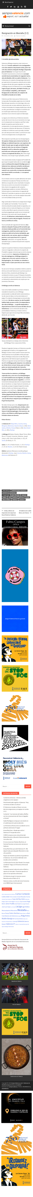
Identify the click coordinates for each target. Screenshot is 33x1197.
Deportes (5, 492)
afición (3, 894)
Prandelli (15, 499)
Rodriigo (22, 499)
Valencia (21, 921)
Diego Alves (14, 424)
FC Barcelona (17, 901)
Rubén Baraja (7, 918)
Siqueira (16, 426)
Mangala (4, 426)
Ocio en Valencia (16, 1004)
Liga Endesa (25, 907)
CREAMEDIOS (5, 1088)
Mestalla (21, 497)
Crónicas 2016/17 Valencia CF (19, 490)
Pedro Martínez (14, 913)
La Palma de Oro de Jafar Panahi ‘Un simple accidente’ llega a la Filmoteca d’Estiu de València (16, 865)
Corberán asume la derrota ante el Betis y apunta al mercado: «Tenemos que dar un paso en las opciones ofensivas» (15, 871)
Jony (9, 497)
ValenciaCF (13, 492)
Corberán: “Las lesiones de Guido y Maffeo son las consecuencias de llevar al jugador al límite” (15, 816)
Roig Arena (25, 916)
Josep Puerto (25, 904)
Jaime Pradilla (10, 904)
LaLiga (19, 906)
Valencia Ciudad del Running (21, 924)
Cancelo (20, 424)
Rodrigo (12, 430)
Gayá (21, 901)
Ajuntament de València (10, 894)
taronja (15, 921)
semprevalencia (13, 1086)
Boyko (18, 495)
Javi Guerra (18, 904)
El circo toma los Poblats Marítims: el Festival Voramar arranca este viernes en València (15, 844)
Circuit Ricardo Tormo (23, 897)
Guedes (24, 901)
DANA (23, 899)
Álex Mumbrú (11, 926)
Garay (25, 424)
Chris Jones (13, 897)
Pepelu (21, 913)
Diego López (5, 901)
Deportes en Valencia (16, 981)
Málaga (15, 497)
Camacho (24, 495)
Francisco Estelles (21, 36)
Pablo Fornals (6, 499)
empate (4, 497)
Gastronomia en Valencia (16, 1076)
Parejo (13, 428)
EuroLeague (11, 901)
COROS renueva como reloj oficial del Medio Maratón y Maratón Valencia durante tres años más (16, 837)
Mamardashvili (6, 910)
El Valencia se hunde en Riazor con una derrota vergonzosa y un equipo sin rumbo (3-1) (16, 809)
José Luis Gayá (6, 907)
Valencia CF (10, 924)
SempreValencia (9, 921)
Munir (25, 428)
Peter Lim (25, 913)
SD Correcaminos (18, 919)
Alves (12, 495)
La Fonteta (13, 907)
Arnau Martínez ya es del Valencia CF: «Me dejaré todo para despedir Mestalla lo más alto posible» (16, 851)
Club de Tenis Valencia (7, 899)
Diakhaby (27, 899)
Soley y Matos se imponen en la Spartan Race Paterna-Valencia (9, 513)
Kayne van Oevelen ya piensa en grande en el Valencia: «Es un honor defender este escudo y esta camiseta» (16, 858)
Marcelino (14, 910)
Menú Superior (9, 2)
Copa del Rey (16, 899)
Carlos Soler (5, 897)
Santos (4, 440)
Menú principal (9, 26)
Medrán (8, 428)
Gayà (21, 426)
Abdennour (11, 426)
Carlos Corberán (22, 894)
